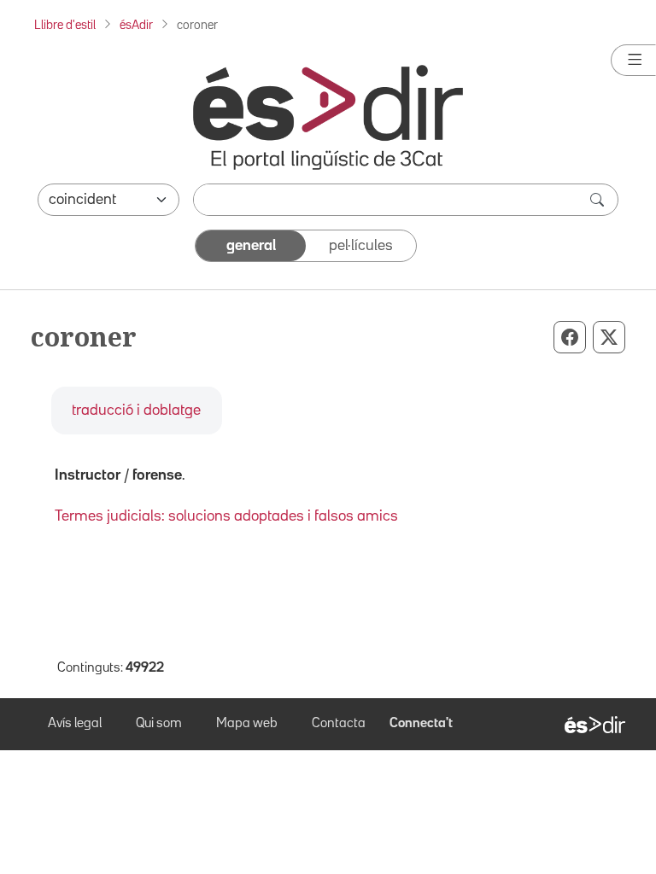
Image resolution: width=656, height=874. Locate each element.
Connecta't (421, 724)
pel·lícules (361, 246)
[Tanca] (633, 60)
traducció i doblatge (136, 410)
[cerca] (599, 199)
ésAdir (136, 25)
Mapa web (247, 724)
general (251, 246)
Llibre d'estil (65, 25)
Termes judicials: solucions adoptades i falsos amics (226, 516)
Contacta (339, 724)
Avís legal (75, 724)
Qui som (159, 724)
